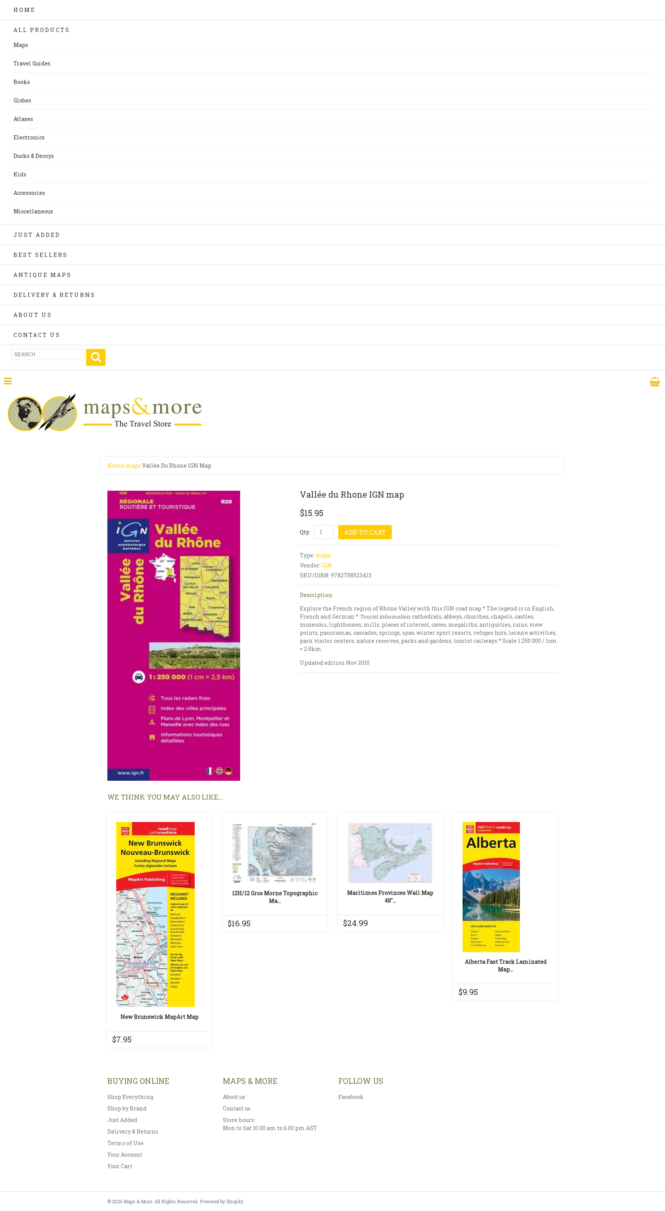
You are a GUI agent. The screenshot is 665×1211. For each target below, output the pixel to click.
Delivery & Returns (54, 295)
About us (234, 1096)
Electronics (29, 137)
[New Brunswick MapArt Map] (159, 914)
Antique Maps (42, 274)
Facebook (351, 1096)
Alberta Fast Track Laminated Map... (506, 965)
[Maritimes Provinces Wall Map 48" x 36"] (390, 852)
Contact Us (36, 335)
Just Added (36, 234)
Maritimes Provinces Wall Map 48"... (390, 896)
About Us (32, 315)
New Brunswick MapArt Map (159, 1016)
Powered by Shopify (221, 1201)
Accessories (29, 192)
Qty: (305, 532)
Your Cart (119, 1166)
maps (133, 465)
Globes (22, 100)
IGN (327, 565)
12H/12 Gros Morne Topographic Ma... (274, 896)
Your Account (124, 1154)
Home (24, 9)
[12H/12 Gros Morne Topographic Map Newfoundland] (275, 853)
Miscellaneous (33, 211)
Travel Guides (31, 63)
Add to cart (365, 532)
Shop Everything (130, 1096)
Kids (19, 174)
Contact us (237, 1108)
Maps (20, 45)
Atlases (23, 118)
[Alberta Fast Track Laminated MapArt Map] (506, 887)
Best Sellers (40, 254)
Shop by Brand (127, 1108)
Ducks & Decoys (33, 155)
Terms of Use (125, 1143)
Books (21, 82)
